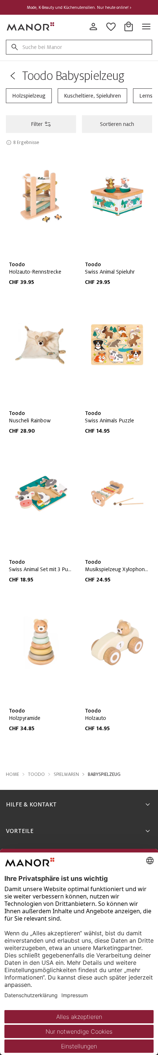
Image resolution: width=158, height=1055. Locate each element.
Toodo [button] (36, 774)
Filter (37, 124)
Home (12, 774)
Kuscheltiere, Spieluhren (92, 96)
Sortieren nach (117, 124)
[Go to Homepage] (31, 26)
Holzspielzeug (29, 96)
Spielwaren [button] (66, 774)
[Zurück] (12, 75)
